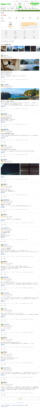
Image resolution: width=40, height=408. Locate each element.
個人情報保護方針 (8, 405)
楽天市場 (32, 1)
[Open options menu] (38, 55)
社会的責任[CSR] (14, 405)
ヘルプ (13, 1)
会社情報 (2, 405)
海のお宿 (2, 12)
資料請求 (26, 405)
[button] (3, 48)
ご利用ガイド (17, 1)
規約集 (23, 405)
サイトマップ (22, 1)
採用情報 (19, 405)
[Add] (38, 13)
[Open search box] (2, 41)
